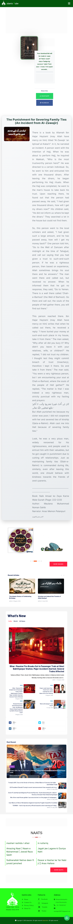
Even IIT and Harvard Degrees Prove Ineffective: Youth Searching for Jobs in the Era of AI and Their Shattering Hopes (32, 793)
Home (26, 899)
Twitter (43, 911)
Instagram (44, 903)
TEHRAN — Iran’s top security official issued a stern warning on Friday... (35, 805)
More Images (58, 564)
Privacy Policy (29, 905)
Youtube (44, 907)
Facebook (45, 102)
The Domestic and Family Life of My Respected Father (49, 597)
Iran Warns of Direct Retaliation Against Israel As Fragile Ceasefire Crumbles (33, 803)
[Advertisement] (36, 21)
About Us (27, 908)
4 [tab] (37, 561)
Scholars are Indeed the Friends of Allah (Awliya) (20, 597)
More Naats (58, 870)
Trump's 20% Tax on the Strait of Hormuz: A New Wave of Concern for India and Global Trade (32, 783)
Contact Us (27, 902)
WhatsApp (45, 96)
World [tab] (16, 621)
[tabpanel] (20, 541)
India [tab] (10, 621)
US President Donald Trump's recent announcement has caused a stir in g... (33, 787)
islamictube (45, 920)
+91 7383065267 (61, 905)
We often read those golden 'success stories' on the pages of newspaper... (33, 797)
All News (22, 621)
